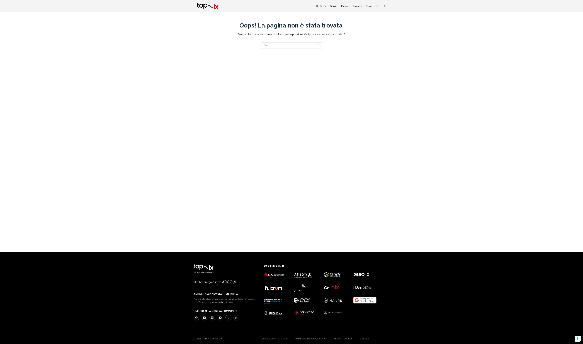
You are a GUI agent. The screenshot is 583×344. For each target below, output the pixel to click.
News (369, 6)
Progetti (357, 6)
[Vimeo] (228, 318)
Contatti (364, 338)
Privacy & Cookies (342, 338)
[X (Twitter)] (204, 318)
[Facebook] (196, 318)
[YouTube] (220, 318)
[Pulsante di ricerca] (319, 45)
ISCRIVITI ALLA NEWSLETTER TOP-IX (216, 293)
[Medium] (236, 318)
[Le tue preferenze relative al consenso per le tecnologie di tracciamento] (578, 339)
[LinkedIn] (212, 318)
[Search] (385, 6)
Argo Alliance (214, 282)
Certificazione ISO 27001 (274, 338)
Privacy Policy (218, 302)
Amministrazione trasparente (310, 338)
